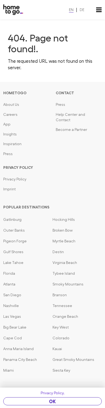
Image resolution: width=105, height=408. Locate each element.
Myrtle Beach (63, 241)
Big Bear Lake (14, 327)
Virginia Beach (64, 262)
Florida (9, 273)
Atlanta (9, 284)
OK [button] (52, 401)
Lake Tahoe (13, 262)
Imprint (9, 189)
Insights (10, 134)
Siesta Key (61, 370)
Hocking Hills (63, 219)
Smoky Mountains (67, 284)
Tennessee (62, 306)
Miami (8, 370)
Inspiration (12, 144)
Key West (60, 327)
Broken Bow (62, 230)
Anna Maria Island (18, 349)
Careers (10, 114)
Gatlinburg (12, 219)
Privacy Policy (14, 179)
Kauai (57, 349)
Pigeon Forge (15, 241)
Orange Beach (65, 316)
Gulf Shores (13, 252)
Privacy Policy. (53, 393)
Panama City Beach (20, 359)
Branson (59, 295)
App (6, 124)
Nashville (11, 306)
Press (8, 154)
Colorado (60, 338)
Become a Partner (71, 129)
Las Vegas (12, 316)
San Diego (12, 295)
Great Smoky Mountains (73, 359)
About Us (11, 104)
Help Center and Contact (70, 117)
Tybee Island (63, 273)
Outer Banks (14, 230)
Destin (58, 252)
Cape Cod (12, 338)
